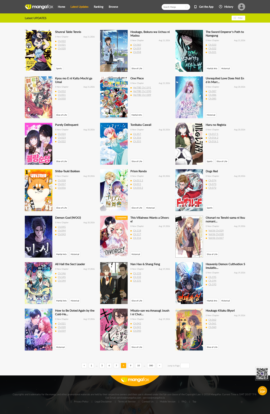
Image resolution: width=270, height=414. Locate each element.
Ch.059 (137, 48)
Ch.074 (212, 180)
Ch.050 (62, 98)
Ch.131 (137, 280)
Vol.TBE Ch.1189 (142, 94)
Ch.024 (62, 134)
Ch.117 (137, 234)
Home (61, 6)
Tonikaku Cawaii (140, 124)
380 (151, 365)
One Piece (137, 78)
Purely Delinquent (66, 124)
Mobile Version (167, 402)
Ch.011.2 (138, 180)
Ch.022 (62, 41)
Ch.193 (212, 284)
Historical (225, 68)
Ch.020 (62, 48)
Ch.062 (212, 319)
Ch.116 (137, 237)
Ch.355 (137, 141)
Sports (59, 68)
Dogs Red (212, 171)
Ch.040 (137, 330)
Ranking (98, 6)
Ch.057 (62, 184)
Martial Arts (212, 68)
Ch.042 (137, 323)
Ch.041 (137, 327)
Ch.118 (137, 230)
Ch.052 (62, 91)
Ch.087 (212, 91)
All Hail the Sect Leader (70, 264)
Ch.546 (62, 273)
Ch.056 (62, 187)
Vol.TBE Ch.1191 (142, 87)
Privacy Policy (81, 402)
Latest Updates (80, 6)
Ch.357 (137, 134)
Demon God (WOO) (68, 217)
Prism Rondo (138, 171)
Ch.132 (137, 277)
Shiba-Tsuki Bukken (67, 171)
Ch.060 (137, 44)
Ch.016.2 (213, 137)
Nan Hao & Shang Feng (145, 264)
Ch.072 (212, 187)
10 (138, 365)
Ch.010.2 (138, 187)
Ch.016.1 (213, 141)
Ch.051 (62, 94)
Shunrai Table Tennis (68, 31)
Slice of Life (137, 68)
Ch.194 (212, 280)
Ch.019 (62, 330)
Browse (113, 6)
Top (194, 402)
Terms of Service (127, 402)
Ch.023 (212, 44)
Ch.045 (62, 226)
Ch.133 (137, 273)
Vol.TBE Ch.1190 (142, 91)
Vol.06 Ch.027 (216, 237)
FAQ (184, 402)
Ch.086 (212, 94)
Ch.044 (62, 230)
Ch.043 (62, 234)
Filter (240, 18)
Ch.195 (212, 277)
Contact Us (148, 402)
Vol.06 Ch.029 (216, 230)
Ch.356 (137, 137)
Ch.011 (137, 184)
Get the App (206, 6)
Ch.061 (212, 323)
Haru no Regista (216, 124)
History (228, 6)
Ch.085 (212, 98)
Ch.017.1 (213, 134)
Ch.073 (212, 184)
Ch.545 (62, 277)
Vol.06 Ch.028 (216, 234)
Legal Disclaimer (103, 402)
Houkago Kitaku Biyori (220, 310)
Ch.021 (62, 44)
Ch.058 (137, 52)
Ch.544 (62, 280)
